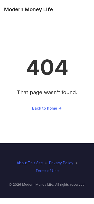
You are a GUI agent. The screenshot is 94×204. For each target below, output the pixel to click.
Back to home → (47, 108)
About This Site (30, 163)
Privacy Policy (61, 163)
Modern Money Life (28, 9)
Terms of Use (47, 170)
